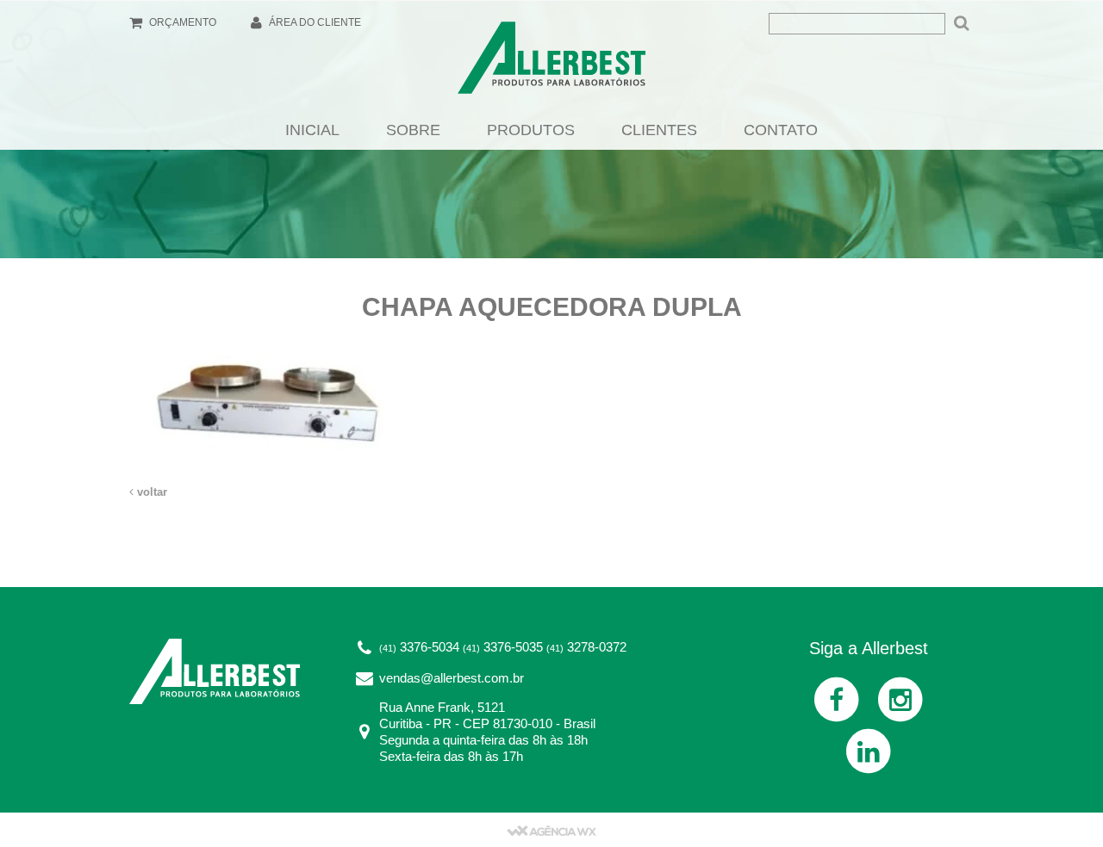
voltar (150, 491)
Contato (781, 130)
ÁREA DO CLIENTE (313, 22)
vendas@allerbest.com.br (451, 678)
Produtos (531, 130)
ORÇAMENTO (181, 22)
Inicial (312, 130)
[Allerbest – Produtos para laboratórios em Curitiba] (551, 63)
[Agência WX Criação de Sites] (551, 830)
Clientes (659, 130)
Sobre (413, 130)
